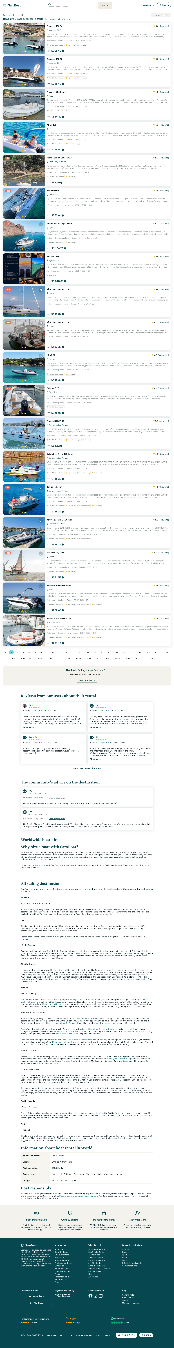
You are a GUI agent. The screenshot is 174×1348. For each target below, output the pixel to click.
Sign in (165, 5)
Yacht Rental (94, 1255)
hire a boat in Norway (52, 1004)
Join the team (61, 1252)
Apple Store (38, 1296)
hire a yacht (40, 865)
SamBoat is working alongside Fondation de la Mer (79, 1195)
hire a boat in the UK (66, 1033)
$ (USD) (145, 1335)
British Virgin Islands (132, 1263)
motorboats (38, 859)
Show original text (57, 798)
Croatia (125, 1249)
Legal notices (51, 1335)
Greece (125, 1252)
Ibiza (124, 1257)
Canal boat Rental (96, 1266)
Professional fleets (64, 1263)
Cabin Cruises (94, 1271)
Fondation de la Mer (64, 1277)
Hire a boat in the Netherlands (102, 1029)
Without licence (67, 1161)
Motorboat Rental (96, 1249)
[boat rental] (12, 5)
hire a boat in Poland (78, 1031)
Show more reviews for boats (87, 768)
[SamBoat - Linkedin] (101, 1296)
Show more (28, 727)
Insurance (59, 1257)
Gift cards (59, 1266)
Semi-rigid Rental (96, 1252)
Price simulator (62, 1260)
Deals (91, 1274)
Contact (126, 1300)
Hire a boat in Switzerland (79, 1039)
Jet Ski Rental (95, 1263)
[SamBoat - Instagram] (96, 1296)
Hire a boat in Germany (88, 1018)
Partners (98, 1335)
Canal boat (109, 1174)
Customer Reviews (63, 1271)
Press (57, 1274)
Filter (103, 5)
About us (59, 1249)
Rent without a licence (99, 1268)
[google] (71, 1318)
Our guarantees (62, 1255)
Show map (157, 15)
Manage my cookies (131, 1303)
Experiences (60, 1279)
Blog (57, 1282)
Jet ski (119, 1174)
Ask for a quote (87, 679)
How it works (128, 1297)
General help (128, 1295)
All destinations (129, 1266)
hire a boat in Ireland (62, 1042)
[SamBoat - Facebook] (90, 1296)
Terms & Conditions (83, 1335)
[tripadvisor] (118, 1318)
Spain (124, 1255)
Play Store (38, 1303)
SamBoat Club (61, 1268)
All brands (93, 1277)
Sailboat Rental (95, 1257)
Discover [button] (147, 5)
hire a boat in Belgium (66, 1023)
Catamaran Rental (96, 1260)
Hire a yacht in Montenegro (120, 1058)
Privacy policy (66, 1335)
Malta (124, 1260)
